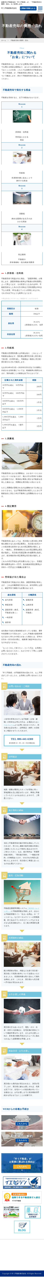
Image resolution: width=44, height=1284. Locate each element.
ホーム (3, 40)
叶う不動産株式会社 (9, 8)
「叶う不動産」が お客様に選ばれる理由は (22, 1163)
